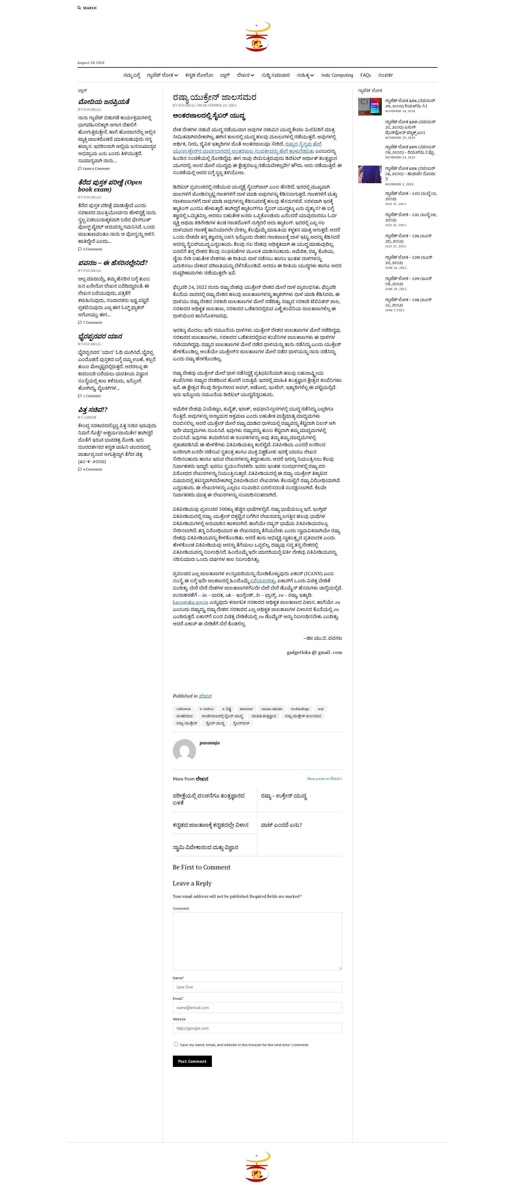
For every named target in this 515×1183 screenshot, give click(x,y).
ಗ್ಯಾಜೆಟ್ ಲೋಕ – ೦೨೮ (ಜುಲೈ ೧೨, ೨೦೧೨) (411, 196)
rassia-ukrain (272, 709)
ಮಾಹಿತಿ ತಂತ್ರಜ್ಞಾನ (264, 716)
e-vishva (206, 709)
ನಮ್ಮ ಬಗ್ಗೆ (131, 75)
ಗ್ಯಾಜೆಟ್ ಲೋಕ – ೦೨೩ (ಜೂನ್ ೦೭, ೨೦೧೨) (408, 302)
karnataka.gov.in (190, 602)
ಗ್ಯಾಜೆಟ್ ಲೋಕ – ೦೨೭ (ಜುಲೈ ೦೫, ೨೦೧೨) (411, 217)
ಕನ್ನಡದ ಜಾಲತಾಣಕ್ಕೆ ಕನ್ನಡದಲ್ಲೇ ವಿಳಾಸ (211, 824)
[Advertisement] (208, 672)
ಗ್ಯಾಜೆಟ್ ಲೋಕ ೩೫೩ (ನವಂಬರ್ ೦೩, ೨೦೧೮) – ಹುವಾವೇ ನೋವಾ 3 (410, 174)
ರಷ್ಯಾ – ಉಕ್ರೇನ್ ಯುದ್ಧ (283, 795)
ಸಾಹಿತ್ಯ (303, 75)
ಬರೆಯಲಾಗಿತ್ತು (262, 580)
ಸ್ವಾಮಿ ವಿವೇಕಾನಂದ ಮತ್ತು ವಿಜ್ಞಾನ (205, 847)
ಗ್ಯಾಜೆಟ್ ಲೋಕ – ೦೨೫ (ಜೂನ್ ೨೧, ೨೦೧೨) (408, 260)
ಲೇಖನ (243, 75)
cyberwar (183, 709)
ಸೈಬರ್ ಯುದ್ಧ (215, 723)
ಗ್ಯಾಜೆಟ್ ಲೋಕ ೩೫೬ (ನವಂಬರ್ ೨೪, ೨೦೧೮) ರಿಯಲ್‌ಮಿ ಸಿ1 (410, 103)
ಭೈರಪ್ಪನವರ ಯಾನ (100, 336)
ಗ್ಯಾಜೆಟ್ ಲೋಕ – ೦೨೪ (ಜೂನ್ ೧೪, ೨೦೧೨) (408, 281)
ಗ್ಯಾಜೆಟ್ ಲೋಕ (160, 75)
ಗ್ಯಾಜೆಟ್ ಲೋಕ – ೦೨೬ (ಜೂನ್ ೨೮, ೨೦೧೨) (408, 238)
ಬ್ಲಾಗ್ (225, 75)
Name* (178, 978)
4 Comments (92, 469)
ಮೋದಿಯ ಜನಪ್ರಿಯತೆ (103, 101)
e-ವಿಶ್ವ (226, 709)
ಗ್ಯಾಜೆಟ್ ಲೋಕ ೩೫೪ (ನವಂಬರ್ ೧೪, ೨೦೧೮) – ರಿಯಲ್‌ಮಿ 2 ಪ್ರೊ (410, 149)
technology (300, 709)
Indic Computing (337, 75)
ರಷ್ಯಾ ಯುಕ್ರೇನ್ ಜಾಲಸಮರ (303, 716)
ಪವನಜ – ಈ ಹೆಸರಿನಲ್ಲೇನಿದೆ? (113, 262)
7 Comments (92, 322)
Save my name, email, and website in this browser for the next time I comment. (244, 1044)
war (321, 709)
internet (246, 709)
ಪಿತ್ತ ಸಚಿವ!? (92, 409)
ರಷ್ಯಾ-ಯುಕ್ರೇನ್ (186, 723)
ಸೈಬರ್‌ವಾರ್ (241, 723)
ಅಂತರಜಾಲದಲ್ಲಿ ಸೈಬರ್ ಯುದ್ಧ (222, 716)
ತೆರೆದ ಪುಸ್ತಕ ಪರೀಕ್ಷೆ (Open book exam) (110, 185)
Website (179, 1019)
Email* (178, 998)
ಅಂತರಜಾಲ (184, 716)
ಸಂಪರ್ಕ (385, 75)
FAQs (365, 75)
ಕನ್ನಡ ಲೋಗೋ (199, 75)
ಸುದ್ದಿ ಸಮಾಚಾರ (276, 75)
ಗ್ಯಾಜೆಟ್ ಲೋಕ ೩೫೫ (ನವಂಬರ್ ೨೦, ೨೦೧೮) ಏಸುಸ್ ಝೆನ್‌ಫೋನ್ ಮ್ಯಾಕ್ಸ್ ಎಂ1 (410, 127)
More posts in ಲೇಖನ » (324, 778)
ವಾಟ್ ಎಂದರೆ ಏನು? (281, 824)
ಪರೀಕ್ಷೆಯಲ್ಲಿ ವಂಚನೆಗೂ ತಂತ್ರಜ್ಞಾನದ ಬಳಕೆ (208, 799)
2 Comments (92, 249)
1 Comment (91, 396)
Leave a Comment (96, 168)
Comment (181, 908)
